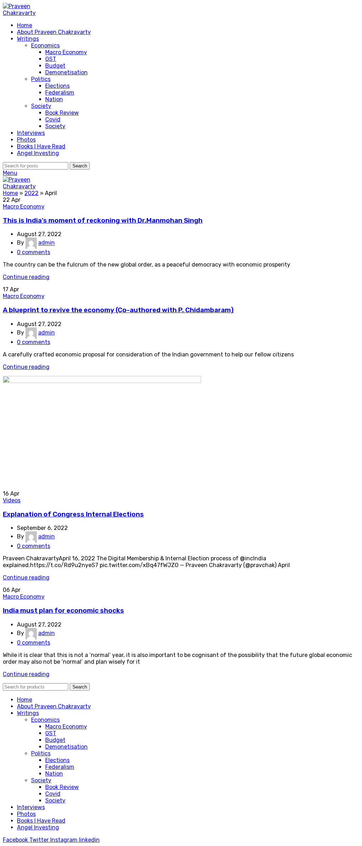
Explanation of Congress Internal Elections (73, 514)
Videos (12, 500)
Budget (55, 65)
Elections (57, 85)
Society (41, 106)
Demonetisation (66, 72)
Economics (45, 45)
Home (10, 193)
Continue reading (26, 277)
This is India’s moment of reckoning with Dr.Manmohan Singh (103, 220)
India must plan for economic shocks (63, 611)
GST (50, 59)
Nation (54, 99)
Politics (41, 79)
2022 (31, 193)
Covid (52, 119)
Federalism (59, 92)
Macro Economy (66, 52)
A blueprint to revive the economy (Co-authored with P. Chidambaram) (118, 310)
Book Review (62, 112)
